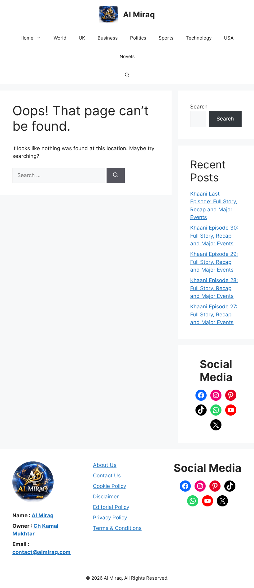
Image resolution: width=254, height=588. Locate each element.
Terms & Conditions (117, 528)
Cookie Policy (109, 486)
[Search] (116, 175)
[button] (127, 75)
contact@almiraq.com (41, 552)
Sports (166, 38)
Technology (199, 38)
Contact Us (107, 475)
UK (82, 38)
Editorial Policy (111, 507)
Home (26, 38)
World (60, 38)
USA (229, 38)
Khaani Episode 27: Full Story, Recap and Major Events (214, 314)
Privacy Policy (110, 517)
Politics (138, 38)
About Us (104, 465)
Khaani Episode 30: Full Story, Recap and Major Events (214, 236)
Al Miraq (139, 14)
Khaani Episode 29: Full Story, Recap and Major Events (214, 262)
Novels (127, 56)
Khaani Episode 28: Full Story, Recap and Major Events (214, 288)
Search (199, 107)
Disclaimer (106, 496)
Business (108, 38)
